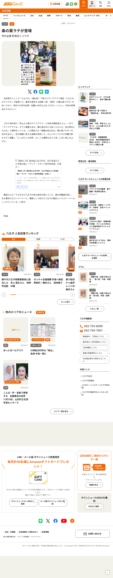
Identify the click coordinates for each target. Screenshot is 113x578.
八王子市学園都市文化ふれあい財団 (95, 393)
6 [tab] (41, 294)
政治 (69, 16)
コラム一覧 (94, 309)
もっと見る (65, 302)
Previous (4, 295)
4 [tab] (30, 294)
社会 (40, 16)
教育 (49, 16)
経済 (77, 16)
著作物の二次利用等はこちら (94, 342)
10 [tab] (64, 294)
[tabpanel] (38, 63)
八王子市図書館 (88, 381)
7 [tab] (47, 294)
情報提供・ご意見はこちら (93, 336)
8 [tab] (53, 294)
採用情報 (45, 532)
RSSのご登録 (94, 506)
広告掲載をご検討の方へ (28, 532)
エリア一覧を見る (61, 411)
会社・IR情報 (10, 532)
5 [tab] (36, 294)
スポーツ (59, 16)
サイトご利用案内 (23, 537)
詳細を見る (93, 485)
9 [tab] (58, 294)
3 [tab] (24, 294)
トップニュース (19, 16)
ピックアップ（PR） (92, 16)
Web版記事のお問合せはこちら (94, 360)
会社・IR (92, 6)
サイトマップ (35, 537)
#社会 (5, 216)
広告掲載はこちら (90, 348)
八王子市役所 (87, 376)
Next (72, 295)
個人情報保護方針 (9, 537)
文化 (32, 16)
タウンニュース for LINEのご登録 (22, 502)
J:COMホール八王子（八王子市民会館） (96, 386)
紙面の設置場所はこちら (92, 353)
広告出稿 (56, 4)
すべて (5, 16)
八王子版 (6, 10)
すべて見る (94, 153)
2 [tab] (19, 294)
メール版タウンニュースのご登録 (52, 502)
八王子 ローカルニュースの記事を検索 (94, 256)
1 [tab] (13, 294)
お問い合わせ (94, 533)
